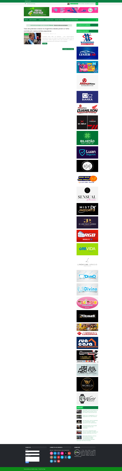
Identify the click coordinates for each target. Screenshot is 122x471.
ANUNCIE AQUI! (28, 1)
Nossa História (59, 19)
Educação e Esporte (62, 3)
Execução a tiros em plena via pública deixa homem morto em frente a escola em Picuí (90, 411)
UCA (27, 34)
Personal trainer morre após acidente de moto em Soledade (90, 427)
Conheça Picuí (49, 19)
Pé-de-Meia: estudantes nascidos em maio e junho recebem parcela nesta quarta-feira (87, 3)
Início (26, 19)
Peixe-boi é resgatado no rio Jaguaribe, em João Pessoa (90, 416)
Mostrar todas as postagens (61, 25)
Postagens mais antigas (68, 49)
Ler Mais (45, 43)
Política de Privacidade (71, 19)
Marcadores (32, 19)
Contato (41, 19)
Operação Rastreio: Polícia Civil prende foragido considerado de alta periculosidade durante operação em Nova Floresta (86, 438)
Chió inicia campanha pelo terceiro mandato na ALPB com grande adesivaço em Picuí (90, 432)
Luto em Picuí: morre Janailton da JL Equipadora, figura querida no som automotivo (90, 421)
